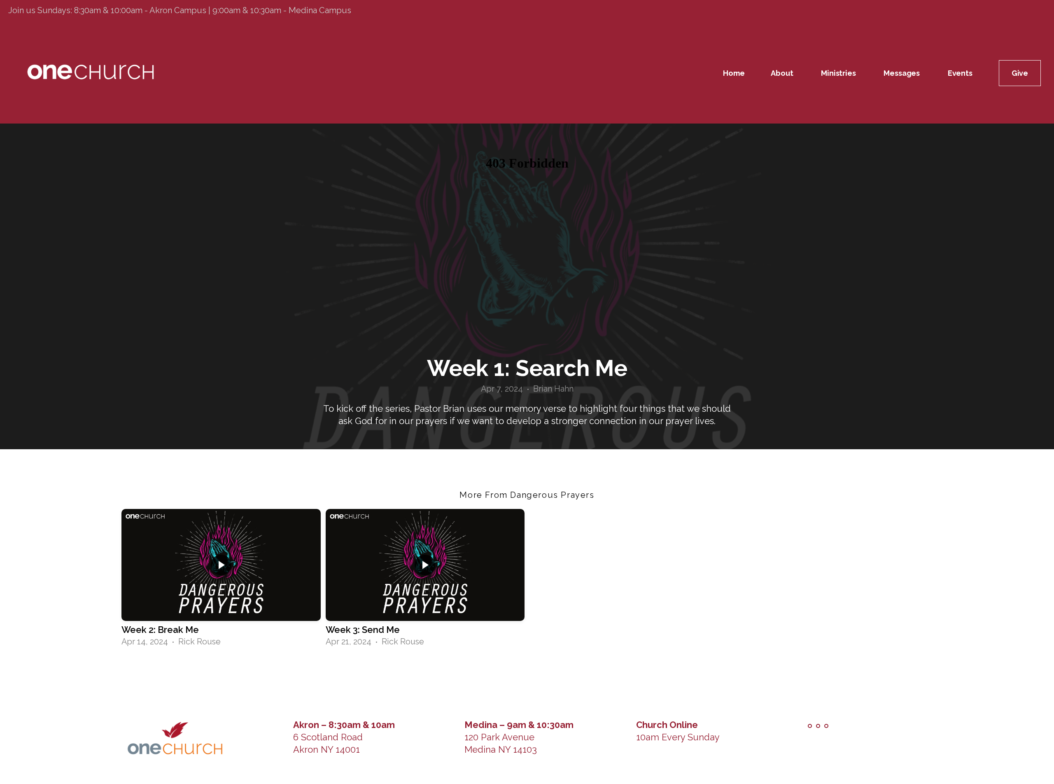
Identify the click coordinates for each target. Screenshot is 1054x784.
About (783, 73)
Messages (902, 73)
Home (733, 73)
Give (1020, 73)
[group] (221, 579)
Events (960, 73)
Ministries (839, 73)
